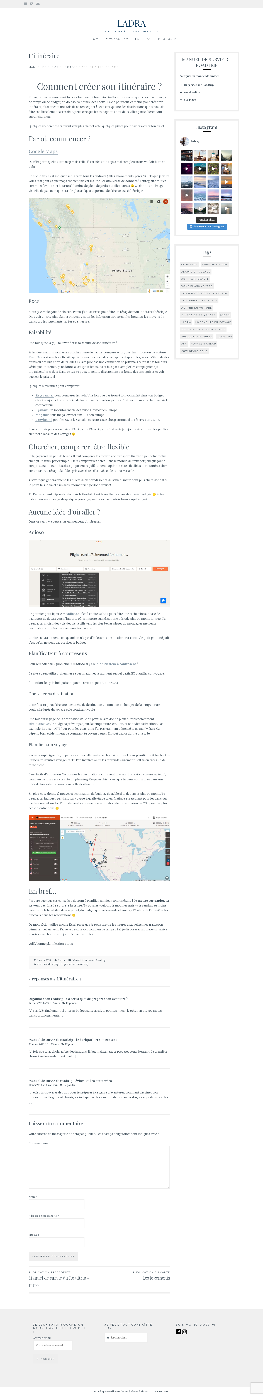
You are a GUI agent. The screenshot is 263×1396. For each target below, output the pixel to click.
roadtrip (224, 336)
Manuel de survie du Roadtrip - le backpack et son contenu (73, 1040)
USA (184, 343)
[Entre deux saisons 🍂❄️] (226, 155)
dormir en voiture (196, 307)
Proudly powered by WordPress (111, 1391)
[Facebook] (25, 4)
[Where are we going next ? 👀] (213, 155)
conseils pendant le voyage (204, 293)
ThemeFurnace (160, 1391)
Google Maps (43, 151)
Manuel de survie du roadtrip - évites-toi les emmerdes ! (71, 1081)
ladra (186, 322)
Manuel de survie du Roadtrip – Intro (59, 1279)
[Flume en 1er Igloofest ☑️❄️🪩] (187, 195)
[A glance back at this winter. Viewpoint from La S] (187, 182)
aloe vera (189, 264)
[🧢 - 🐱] (200, 182)
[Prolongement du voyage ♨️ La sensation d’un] (187, 155)
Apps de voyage (215, 264)
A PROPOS (163, 39)
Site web (34, 1235)
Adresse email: (42, 1338)
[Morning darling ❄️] (213, 195)
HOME (96, 39)
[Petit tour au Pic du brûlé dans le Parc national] (200, 168)
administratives (39, 724)
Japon (225, 315)
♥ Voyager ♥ (117, 39)
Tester (139, 39)
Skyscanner (44, 395)
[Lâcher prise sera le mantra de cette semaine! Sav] (187, 208)
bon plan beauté (195, 279)
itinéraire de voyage (48, 964)
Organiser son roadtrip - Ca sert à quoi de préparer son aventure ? (78, 999)
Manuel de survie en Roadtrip (55, 67)
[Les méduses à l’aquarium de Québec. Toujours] (187, 168)
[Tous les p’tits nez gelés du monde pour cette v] (226, 195)
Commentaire (38, 1143)
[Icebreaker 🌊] (200, 195)
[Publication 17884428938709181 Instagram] (213, 208)
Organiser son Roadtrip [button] (199, 85)
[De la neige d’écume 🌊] (213, 182)
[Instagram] (31, 4)
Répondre (72, 1003)
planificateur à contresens (116, 664)
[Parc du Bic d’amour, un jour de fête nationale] (213, 168)
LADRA (131, 23)
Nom (33, 1196)
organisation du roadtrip (74, 964)
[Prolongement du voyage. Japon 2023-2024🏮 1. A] (200, 155)
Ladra (61, 960)
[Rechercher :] (126, 1337)
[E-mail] (38, 4)
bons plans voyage (197, 286)
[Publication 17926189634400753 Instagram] (226, 208)
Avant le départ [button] (193, 92)
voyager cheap (203, 343)
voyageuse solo (194, 351)
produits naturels (197, 336)
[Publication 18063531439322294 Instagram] (200, 208)
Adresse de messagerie (44, 1215)
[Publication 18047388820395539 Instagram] (226, 182)
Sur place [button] (190, 99)
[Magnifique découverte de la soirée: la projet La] (226, 168)
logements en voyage (213, 322)
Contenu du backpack (199, 300)
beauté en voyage (196, 271)
